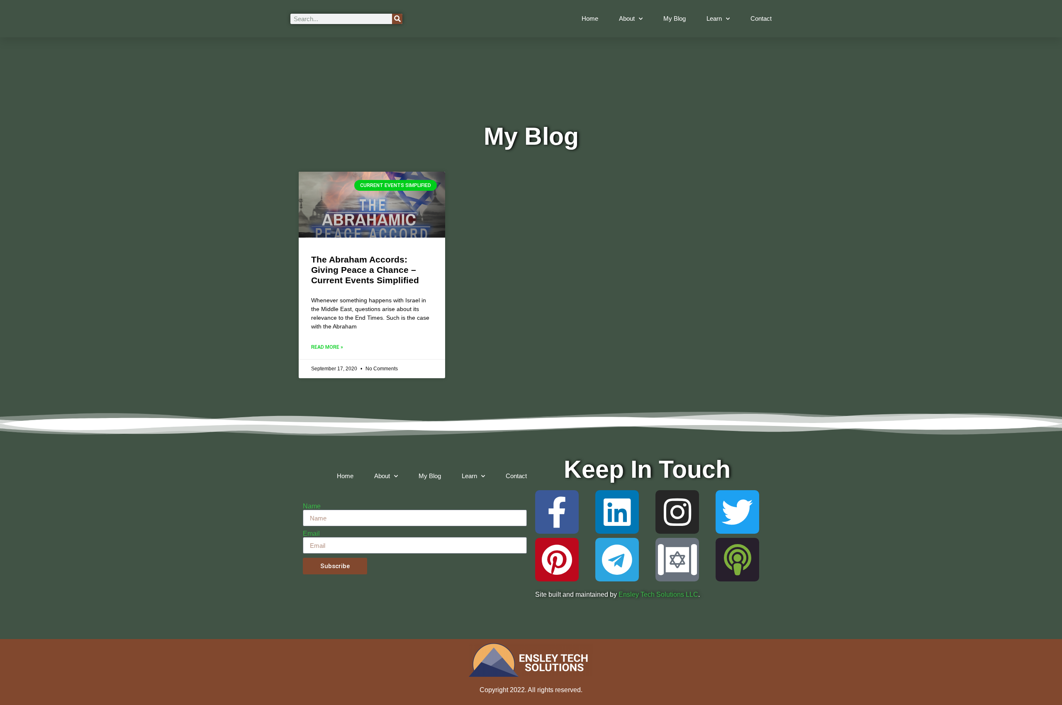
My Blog (674, 18)
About (627, 18)
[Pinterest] (557, 559)
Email (311, 533)
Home (590, 18)
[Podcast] (737, 559)
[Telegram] (617, 559)
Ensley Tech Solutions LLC (658, 594)
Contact (761, 18)
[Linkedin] (617, 512)
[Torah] (677, 559)
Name (312, 506)
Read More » (327, 347)
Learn (714, 18)
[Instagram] (677, 512)
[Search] (397, 19)
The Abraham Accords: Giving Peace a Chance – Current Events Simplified (365, 270)
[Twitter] (737, 512)
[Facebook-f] (557, 512)
